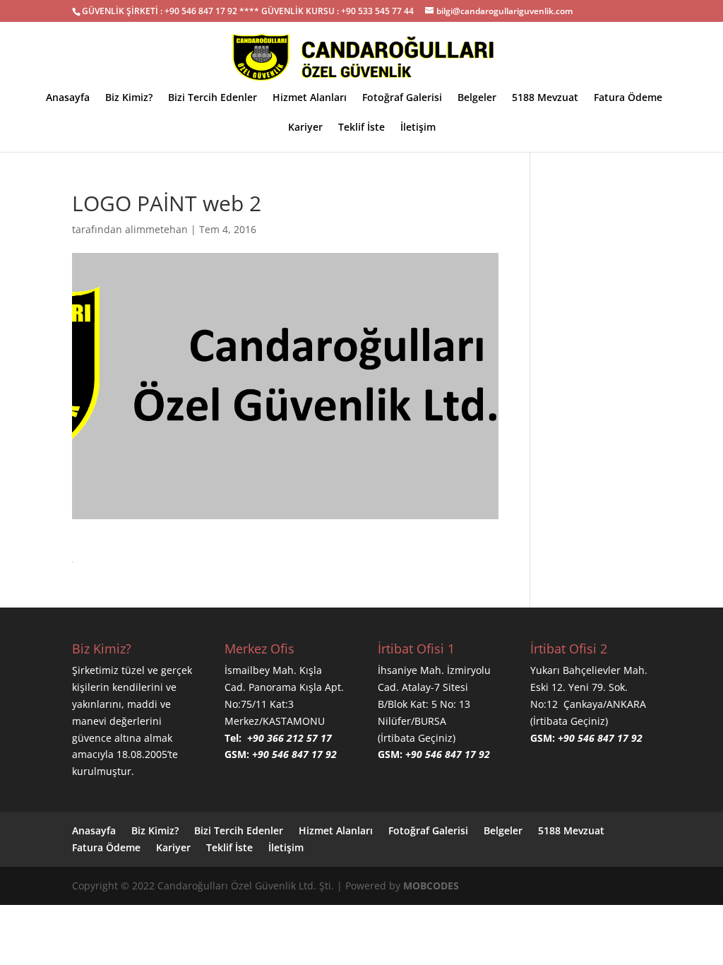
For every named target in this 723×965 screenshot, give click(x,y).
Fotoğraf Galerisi (402, 98)
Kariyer (305, 128)
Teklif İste (361, 128)
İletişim (418, 128)
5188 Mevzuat (545, 98)
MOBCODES (431, 885)
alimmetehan (156, 229)
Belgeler (477, 98)
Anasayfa (68, 98)
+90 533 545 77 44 (377, 11)
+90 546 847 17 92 (201, 11)
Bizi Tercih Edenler (212, 98)
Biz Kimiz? (129, 98)
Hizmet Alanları (310, 98)
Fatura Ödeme (628, 98)
